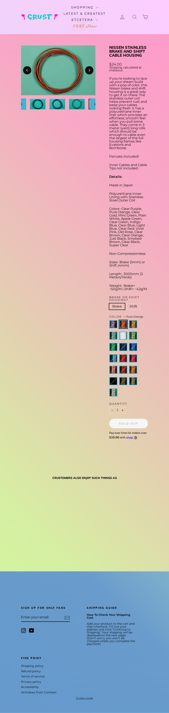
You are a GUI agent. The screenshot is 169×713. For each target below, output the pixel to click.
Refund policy (31, 671)
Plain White (123, 335)
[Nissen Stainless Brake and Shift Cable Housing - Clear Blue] (40, 537)
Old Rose (113, 370)
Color (126, 316)
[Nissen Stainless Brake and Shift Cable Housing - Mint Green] (40, 533)
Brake (117, 306)
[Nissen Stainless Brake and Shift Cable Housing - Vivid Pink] (29, 542)
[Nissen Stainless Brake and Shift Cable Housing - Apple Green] (24, 537)
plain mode (86, 698)
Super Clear (113, 392)
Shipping (115, 67)
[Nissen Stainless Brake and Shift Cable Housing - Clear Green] (29, 537)
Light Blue (113, 358)
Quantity (118, 403)
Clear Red (123, 358)
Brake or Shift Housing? (124, 298)
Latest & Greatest (84, 14)
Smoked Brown (123, 381)
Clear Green (113, 347)
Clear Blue (133, 347)
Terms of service (33, 676)
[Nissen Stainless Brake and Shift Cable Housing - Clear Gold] (35, 533)
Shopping (83, 7)
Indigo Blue (123, 347)
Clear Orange (133, 370)
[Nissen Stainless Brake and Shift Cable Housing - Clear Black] (35, 547)
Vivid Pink (133, 358)
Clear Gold (133, 324)
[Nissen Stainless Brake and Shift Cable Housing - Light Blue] (46, 537)
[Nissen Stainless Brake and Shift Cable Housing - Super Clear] (40, 547)
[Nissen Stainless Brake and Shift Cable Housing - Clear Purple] (24, 533)
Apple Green (133, 335)
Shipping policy (32, 666)
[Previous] (27, 70)
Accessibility (30, 687)
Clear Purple (113, 324)
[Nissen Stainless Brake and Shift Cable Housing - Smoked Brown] (29, 547)
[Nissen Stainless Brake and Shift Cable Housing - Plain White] (46, 533)
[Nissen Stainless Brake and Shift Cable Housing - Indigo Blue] (35, 537)
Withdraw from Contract (39, 692)
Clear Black (133, 381)
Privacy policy (31, 682)
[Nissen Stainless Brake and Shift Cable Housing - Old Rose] (35, 542)
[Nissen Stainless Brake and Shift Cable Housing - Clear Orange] (46, 542)
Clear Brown (123, 370)
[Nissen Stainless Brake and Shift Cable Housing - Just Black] (24, 547)
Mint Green (113, 335)
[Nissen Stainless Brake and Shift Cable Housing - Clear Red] (24, 542)
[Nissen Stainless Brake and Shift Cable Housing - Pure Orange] (29, 533)
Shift (133, 306)
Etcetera (83, 20)
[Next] (89, 70)
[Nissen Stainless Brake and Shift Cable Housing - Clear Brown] (40, 542)
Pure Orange (123, 324)
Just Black (113, 381)
